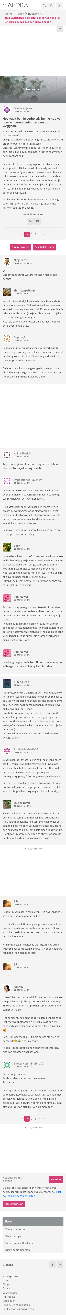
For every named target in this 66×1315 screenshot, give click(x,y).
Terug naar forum (15, 1229)
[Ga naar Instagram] (60, 1264)
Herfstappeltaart (24, 290)
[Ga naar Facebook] (52, 1264)
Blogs (6, 1284)
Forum (20, 13)
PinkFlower (21, 596)
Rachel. (18, 986)
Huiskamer (34, 13)
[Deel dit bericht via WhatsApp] (30, 221)
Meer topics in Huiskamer (20, 1243)
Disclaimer (9, 1300)
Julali (17, 901)
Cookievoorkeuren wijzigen (18, 1309)
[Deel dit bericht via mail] (37, 221)
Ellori (17, 545)
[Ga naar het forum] (51, 5)
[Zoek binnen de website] (44, 5)
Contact (7, 1288)
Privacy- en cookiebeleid (16, 1304)
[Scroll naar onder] (60, 29)
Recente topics (14, 1236)
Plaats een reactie (20, 247)
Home (8, 13)
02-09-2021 (18, 111)
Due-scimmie (22, 803)
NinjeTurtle (21, 260)
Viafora (8, 1265)
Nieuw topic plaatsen (17, 1249)
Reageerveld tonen (14, 1204)
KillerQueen (21, 682)
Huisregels (9, 1296)
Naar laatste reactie (44, 247)
